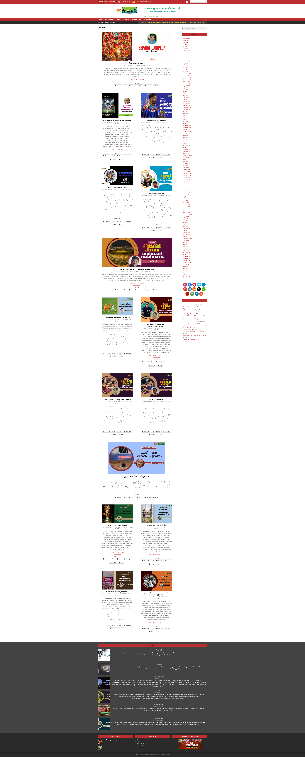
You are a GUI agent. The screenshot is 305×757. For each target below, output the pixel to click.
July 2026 (185, 40)
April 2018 (185, 225)
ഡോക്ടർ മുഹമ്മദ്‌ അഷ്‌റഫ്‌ (111, 122)
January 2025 (186, 76)
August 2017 (186, 240)
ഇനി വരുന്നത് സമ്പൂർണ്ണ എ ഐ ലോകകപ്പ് (117, 120)
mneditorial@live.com (141, 746)
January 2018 (186, 230)
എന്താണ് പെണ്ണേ (159, 704)
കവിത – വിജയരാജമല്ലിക (189, 324)
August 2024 (186, 86)
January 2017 (186, 254)
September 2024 (187, 84)
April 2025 (185, 70)
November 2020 (187, 175)
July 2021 (185, 159)
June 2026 (185, 42)
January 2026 (186, 52)
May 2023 (185, 115)
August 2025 (186, 62)
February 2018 (186, 228)
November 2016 (187, 258)
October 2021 (186, 153)
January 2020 (186, 189)
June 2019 (185, 199)
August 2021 (186, 157)
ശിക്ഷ (158, 690)
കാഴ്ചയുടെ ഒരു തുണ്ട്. (158, 649)
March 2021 (186, 167)
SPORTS (169, 122)
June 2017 (185, 244)
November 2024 (187, 80)
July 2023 (185, 111)
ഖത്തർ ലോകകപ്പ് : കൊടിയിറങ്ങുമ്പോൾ (137, 269)
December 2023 (187, 101)
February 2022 (187, 145)
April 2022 (185, 141)
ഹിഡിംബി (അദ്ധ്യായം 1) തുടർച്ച (137, 1)
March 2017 (186, 250)
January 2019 (186, 207)
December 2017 (187, 232)
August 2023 (186, 109)
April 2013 (185, 278)
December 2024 (187, 78)
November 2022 (187, 127)
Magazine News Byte (153, 754)
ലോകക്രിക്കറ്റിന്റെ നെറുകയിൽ (156, 120)
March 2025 (186, 72)
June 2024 (185, 90)
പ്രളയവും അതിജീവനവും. (189, 339)
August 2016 (186, 264)
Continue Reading (137, 79)
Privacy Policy (139, 754)
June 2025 (185, 66)
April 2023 (185, 117)
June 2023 (185, 113)
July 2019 (185, 197)
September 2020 (187, 179)
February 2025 (187, 74)
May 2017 (185, 246)
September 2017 (187, 238)
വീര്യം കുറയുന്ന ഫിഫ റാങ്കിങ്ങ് (117, 525)
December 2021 (187, 149)
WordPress (166, 754)
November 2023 (187, 103)
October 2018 (186, 213)
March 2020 (186, 185)
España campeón (137, 63)
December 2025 (187, 54)
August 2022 (186, 133)
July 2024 (185, 88)
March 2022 (186, 143)
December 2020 (187, 173)
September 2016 (187, 262)
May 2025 (185, 68)
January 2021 (186, 171)
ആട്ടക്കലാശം (122, 1)
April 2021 (185, 165)
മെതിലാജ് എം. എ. (123, 271)
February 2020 (187, 187)
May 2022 (185, 139)
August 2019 (186, 195)
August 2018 (186, 217)
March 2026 (186, 48)
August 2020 (186, 181)
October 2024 (186, 82)
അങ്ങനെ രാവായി (159, 677)
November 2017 (187, 234)
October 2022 (186, 129)
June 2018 (185, 221)
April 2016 (185, 272)
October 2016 (186, 260)
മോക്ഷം (158, 663)
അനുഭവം (149, 271)
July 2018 (185, 219)
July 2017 (185, 242)
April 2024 (185, 94)
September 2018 (187, 215)
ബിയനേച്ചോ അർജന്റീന (156, 194)
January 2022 (186, 147)
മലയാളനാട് (126, 479)
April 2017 (185, 248)
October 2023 (186, 105)
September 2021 (187, 155)
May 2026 (185, 44)
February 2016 (186, 276)
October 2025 (186, 58)
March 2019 (186, 203)
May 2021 (185, 163)
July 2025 (185, 64)
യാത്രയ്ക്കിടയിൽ (159, 718)
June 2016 (185, 268)
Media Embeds (107, 746)
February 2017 (186, 252)
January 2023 (186, 123)
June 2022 (185, 137)
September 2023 (187, 107)
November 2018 (187, 211)
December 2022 (187, 125)
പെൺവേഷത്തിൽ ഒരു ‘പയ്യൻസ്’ (192, 322)
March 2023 (186, 119)
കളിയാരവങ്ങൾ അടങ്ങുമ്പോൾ (117, 188)
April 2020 (185, 183)
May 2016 (185, 270)
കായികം (149, 65)
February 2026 (187, 50)
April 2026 (185, 46)
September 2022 (187, 131)
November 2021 (187, 151)
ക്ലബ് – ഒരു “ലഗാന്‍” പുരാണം (137, 477)
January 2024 (186, 99)
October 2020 (186, 177)
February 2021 (186, 169)
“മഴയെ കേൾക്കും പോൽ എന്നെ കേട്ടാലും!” (194, 336)
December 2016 (187, 256)
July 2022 (185, 135)
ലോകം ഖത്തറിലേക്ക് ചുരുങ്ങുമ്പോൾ (117, 592)
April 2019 (185, 201)
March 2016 (186, 274)
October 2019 (186, 191)
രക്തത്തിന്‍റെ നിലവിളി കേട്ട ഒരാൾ (192, 316)
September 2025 (187, 60)
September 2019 (187, 193)
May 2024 (185, 92)
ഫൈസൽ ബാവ (109, 527)
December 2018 (187, 209)
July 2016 (185, 266)
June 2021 (185, 161)
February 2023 (187, 121)
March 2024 (186, 96)
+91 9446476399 (140, 744)
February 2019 (186, 205)
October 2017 (186, 236)
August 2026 (186, 38)
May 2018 (185, 223)
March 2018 (186, 227)
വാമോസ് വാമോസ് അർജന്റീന (156, 525)
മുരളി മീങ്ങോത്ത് (128, 65)
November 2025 (187, 56)
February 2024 (187, 98)
